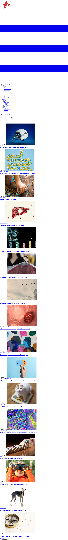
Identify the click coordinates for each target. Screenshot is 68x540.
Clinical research (5, 274)
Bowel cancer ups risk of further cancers (11, 458)
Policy (8, 352)
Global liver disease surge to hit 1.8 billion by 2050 (13, 225)
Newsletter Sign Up (7, 109)
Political (3, 99)
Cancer (2, 145)
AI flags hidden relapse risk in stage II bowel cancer (14, 147)
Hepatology (6, 88)
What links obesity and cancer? (8, 199)
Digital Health (6, 105)
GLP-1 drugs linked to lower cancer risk (11, 406)
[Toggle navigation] (1, 14)
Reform (5, 98)
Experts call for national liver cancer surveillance (13, 484)
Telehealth (6, 106)
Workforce (6, 93)
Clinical (3, 85)
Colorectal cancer (7, 90)
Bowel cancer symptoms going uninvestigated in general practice (17, 173)
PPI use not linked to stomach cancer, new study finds (14, 251)
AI (4, 96)
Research (5, 94)
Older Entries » (2, 538)
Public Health (6, 97)
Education (6, 95)
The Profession (6, 102)
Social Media (5, 378)
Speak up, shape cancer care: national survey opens (14, 355)
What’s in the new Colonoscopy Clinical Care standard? (15, 329)
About (3, 107)
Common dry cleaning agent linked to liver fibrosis (14, 277)
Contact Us (6, 111)
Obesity (4, 197)
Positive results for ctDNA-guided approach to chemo (14, 536)
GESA (5, 100)
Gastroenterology (5, 223)
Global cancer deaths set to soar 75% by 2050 (12, 303)
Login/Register (7, 84)
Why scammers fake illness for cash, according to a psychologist (17, 381)
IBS (5, 87)
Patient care (10, 326)
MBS (5, 101)
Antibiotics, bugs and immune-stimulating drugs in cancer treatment (18, 432)
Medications (5, 430)
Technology (9, 378)
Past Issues (6, 110)
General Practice (5, 171)
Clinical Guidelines (7, 89)
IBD (5, 86)
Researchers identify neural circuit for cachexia (13, 510)
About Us (6, 108)
